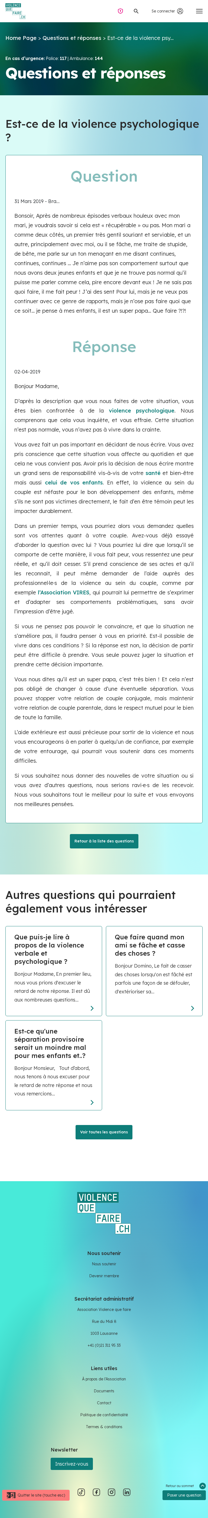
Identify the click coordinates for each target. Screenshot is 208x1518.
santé (153, 473)
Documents (104, 1391)
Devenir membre (104, 1275)
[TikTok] (81, 1492)
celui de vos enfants (74, 482)
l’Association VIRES (63, 592)
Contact (104, 1402)
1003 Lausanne (104, 1333)
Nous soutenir (104, 1264)
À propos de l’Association (104, 1379)
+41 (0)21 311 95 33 (104, 1345)
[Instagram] (111, 1492)
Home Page (21, 37)
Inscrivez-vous (71, 1464)
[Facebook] (96, 1492)
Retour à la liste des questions (104, 841)
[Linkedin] (127, 1492)
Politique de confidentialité (104, 1414)
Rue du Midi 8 (104, 1321)
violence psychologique (142, 410)
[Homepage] (104, 1212)
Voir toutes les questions (104, 1132)
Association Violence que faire (104, 1309)
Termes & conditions (104, 1426)
